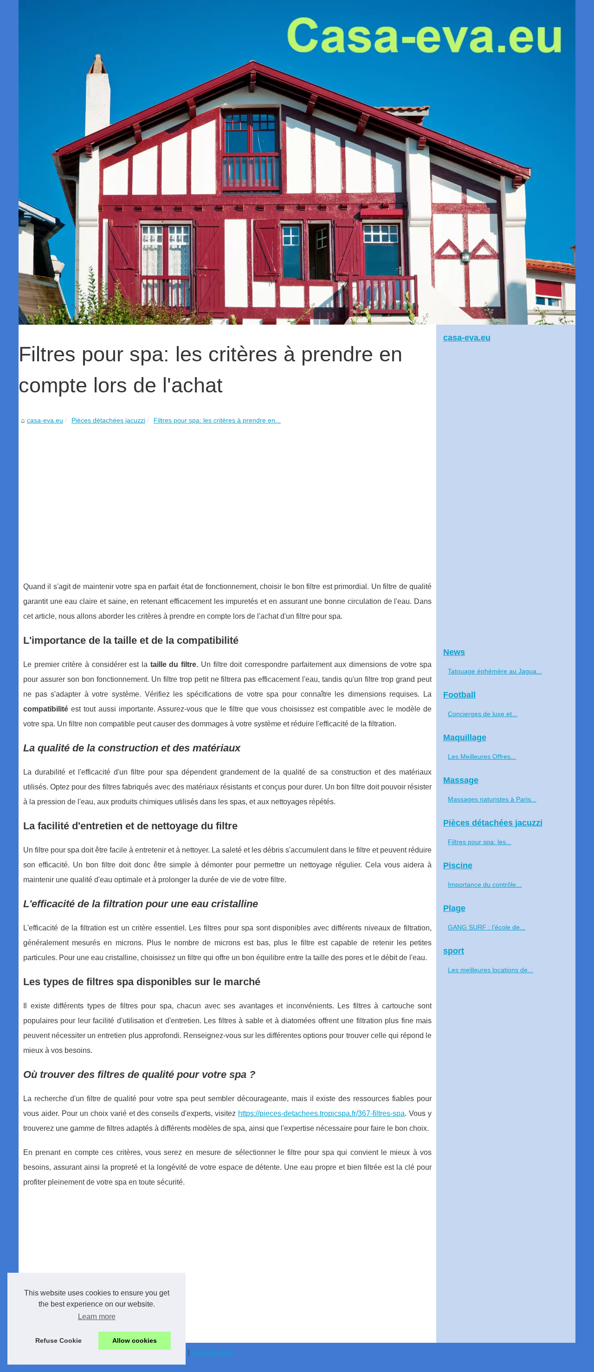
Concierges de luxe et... (482, 714)
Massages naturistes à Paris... (492, 799)
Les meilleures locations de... (490, 970)
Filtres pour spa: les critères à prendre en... (217, 420)
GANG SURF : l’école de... (486, 927)
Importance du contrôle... (485, 884)
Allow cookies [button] (134, 1340)
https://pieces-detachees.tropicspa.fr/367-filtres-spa (321, 1113)
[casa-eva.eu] (297, 162)
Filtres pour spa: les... (479, 842)
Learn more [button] (97, 1317)
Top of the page (212, 1352)
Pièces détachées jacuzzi (108, 420)
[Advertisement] (227, 496)
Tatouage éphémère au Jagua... (495, 671)
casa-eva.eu (45, 420)
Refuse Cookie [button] (58, 1340)
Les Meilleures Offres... (482, 756)
